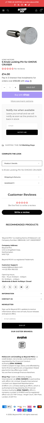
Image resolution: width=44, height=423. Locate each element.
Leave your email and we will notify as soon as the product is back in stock (21, 116)
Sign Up (22, 325)
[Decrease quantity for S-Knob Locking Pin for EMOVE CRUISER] (4, 87)
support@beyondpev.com (12, 267)
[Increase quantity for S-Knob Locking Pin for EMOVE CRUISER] (15, 87)
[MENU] (3, 10)
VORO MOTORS (8, 60)
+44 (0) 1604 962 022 (10, 269)
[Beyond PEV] (22, 10)
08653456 (21, 240)
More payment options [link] (22, 101)
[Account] (36, 10)
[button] (8, 69)
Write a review (22, 212)
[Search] (8, 10)
